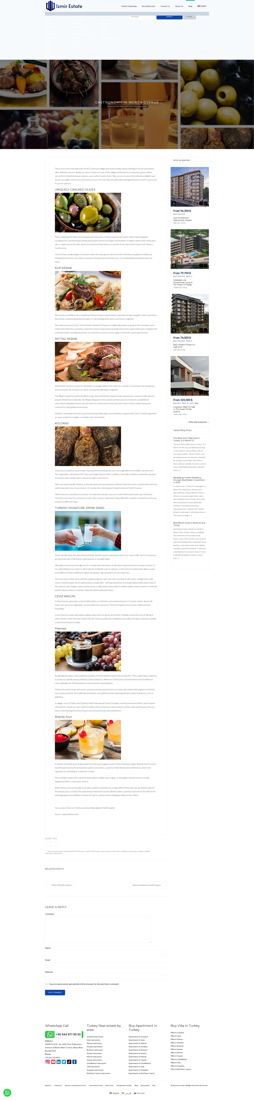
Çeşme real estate (94, 1060)
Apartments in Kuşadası (138, 1070)
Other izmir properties (198, 422)
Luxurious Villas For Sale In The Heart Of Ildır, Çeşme (184, 409)
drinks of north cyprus (55, 851)
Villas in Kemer (177, 1049)
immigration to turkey (124, 1085)
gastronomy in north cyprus (111, 851)
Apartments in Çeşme (137, 1060)
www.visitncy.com (70, 814)
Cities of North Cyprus (61, 885)
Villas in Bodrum (177, 1046)
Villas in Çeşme (177, 1056)
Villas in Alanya (177, 1039)
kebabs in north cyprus (129, 851)
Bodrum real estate (95, 1050)
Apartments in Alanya (137, 1043)
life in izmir (110, 1085)
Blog (190, 6)
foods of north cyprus (93, 851)
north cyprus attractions (53, 853)
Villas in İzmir (176, 1036)
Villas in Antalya (177, 1042)
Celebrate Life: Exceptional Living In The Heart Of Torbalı (182, 282)
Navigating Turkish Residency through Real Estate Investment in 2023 (189, 480)
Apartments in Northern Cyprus (142, 1073)
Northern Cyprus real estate (98, 1073)
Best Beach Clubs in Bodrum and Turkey (189, 524)
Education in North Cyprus (103, 808)
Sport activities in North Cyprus (147, 885)
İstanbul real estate (95, 1037)
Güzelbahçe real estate (96, 1063)
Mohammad (113, 106)
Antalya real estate (95, 1046)
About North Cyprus (127, 106)
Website (49, 972)
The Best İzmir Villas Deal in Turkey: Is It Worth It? (186, 439)
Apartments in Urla (136, 1066)
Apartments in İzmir (137, 1040)
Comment (49, 914)
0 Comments (142, 106)
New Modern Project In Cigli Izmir (184, 345)
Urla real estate (93, 1066)
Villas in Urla (175, 1062)
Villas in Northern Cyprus (181, 1069)
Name (48, 948)
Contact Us (165, 6)
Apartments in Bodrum (138, 1050)
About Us (179, 6)
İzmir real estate (93, 1040)
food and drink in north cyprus (74, 851)
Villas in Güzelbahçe (179, 1059)
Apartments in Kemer (137, 1053)
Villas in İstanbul (177, 1032)
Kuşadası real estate (95, 1070)
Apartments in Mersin (138, 1056)
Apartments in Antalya (138, 1046)
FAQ (153, 1085)
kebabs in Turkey (144, 851)
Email (47, 960)
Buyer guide (145, 1085)
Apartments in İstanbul (138, 1037)
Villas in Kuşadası (177, 1066)
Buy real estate (148, 6)
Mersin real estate (94, 1056)
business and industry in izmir (75, 1085)
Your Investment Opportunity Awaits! (182, 219)
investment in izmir (96, 1085)
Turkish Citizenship (129, 6)
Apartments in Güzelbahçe (140, 1063)
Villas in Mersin (177, 1052)
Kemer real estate (94, 1053)
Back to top (203, 1085)
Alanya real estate (94, 1043)
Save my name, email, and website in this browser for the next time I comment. (84, 984)
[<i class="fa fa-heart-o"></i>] (205, 203)
